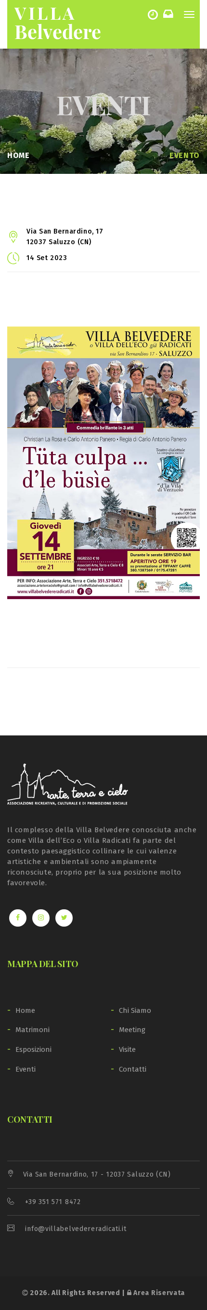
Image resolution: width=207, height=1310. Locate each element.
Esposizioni (33, 1049)
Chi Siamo (135, 1010)
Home (18, 155)
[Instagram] (41, 918)
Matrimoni (32, 1029)
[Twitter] (64, 918)
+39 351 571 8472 (52, 1202)
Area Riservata (158, 1293)
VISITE (154, 14)
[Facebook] (17, 918)
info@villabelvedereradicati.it (75, 1229)
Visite (127, 1049)
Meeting (132, 1029)
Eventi (25, 1069)
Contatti (132, 1069)
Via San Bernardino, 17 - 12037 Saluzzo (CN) (97, 1174)
